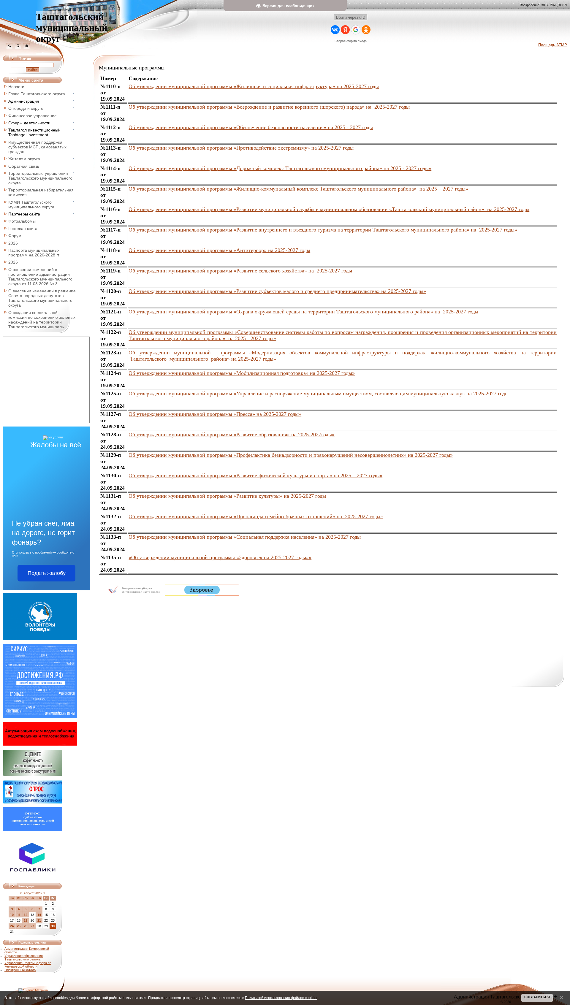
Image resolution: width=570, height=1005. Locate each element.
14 (39, 915)
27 (32, 926)
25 (18, 926)
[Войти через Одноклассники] (366, 29)
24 (12, 926)
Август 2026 (32, 893)
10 (12, 915)
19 (25, 920)
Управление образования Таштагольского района (23, 957)
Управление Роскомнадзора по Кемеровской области (27, 964)
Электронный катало (20, 970)
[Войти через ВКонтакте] (335, 29)
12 (25, 915)
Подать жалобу (47, 573)
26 (25, 926)
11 (18, 915)
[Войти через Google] (355, 29)
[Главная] (9, 48)
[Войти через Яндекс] (345, 29)
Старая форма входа (351, 41)
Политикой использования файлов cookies (281, 998)
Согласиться (537, 997)
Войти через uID (350, 17)
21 (39, 920)
